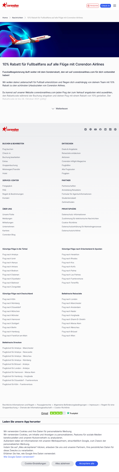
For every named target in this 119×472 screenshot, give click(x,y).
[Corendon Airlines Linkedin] (105, 129)
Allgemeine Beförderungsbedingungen (70, 405)
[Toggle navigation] (115, 6)
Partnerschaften (69, 186)
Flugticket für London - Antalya (15, 368)
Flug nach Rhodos (69, 258)
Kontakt (5, 198)
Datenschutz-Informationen (74, 214)
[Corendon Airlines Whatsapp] (115, 129)
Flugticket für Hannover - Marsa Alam (18, 372)
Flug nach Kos (68, 263)
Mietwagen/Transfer (11, 169)
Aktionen (66, 157)
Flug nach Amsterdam (71, 307)
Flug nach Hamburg (10, 332)
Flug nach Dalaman (10, 275)
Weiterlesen (62, 109)
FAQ (4, 190)
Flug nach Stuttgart (10, 323)
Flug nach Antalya (10, 254)
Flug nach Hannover (11, 319)
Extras (5, 161)
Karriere (5, 231)
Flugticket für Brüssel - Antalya (15, 364)
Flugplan (65, 173)
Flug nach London (69, 299)
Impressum (94, 405)
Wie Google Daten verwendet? (19, 457)
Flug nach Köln (8, 299)
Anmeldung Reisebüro (71, 190)
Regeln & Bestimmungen (13, 194)
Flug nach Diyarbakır (11, 279)
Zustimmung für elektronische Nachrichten (80, 218)
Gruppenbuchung (10, 165)
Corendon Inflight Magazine (74, 161)
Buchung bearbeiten (11, 157)
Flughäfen (66, 165)
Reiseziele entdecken (71, 153)
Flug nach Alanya (10, 263)
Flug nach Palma (69, 271)
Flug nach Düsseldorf (11, 307)
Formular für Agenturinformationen (76, 194)
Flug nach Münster (10, 315)
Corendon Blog (8, 235)
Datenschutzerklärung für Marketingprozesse (81, 227)
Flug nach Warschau (70, 327)
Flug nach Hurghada (70, 315)
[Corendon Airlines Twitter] (90, 129)
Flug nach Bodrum (10, 271)
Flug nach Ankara (10, 267)
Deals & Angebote (69, 149)
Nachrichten (17, 18)
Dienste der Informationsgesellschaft (36, 408)
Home (5, 18)
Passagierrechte (44, 405)
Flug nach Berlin (9, 327)
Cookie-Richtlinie (69, 223)
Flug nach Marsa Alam (71, 323)
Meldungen (7, 218)
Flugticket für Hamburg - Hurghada (17, 376)
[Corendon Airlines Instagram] (85, 129)
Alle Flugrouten (68, 169)
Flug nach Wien (68, 336)
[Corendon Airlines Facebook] (100, 129)
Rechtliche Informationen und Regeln (18, 405)
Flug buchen (7, 149)
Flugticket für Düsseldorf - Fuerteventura (20, 380)
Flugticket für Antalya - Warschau (16, 356)
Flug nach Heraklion (70, 254)
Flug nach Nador (69, 311)
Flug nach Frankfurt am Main (14, 336)
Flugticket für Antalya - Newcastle (17, 352)
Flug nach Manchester (71, 303)
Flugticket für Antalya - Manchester (17, 348)
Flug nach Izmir (9, 258)
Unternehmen (8, 227)
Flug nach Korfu (68, 267)
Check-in (105, 6)
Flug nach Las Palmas (71, 275)
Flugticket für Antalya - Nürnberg (16, 360)
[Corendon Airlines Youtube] (95, 129)
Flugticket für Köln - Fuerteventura (17, 384)
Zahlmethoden (68, 202)
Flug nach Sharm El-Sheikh (73, 319)
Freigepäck (7, 186)
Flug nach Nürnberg (11, 303)
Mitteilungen (7, 223)
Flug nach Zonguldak (11, 287)
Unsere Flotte (8, 214)
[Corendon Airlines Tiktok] (110, 129)
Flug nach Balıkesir (10, 283)
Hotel (4, 173)
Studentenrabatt (69, 198)
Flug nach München (11, 311)
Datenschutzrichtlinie (71, 231)
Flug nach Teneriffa (70, 283)
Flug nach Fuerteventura (72, 279)
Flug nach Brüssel (69, 332)
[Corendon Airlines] (10, 5)
